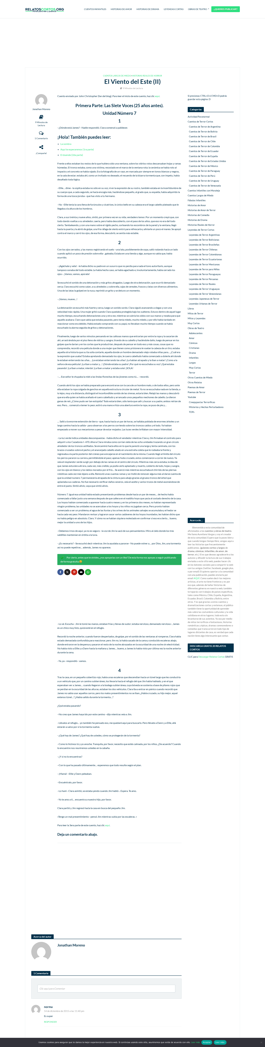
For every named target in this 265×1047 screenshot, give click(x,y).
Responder (50, 1021)
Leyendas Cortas (173, 9)
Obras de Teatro (197, 9)
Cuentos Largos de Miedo (117, 75)
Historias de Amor (121, 9)
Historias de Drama (147, 9)
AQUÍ (197, 578)
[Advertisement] (132, 42)
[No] (261, 1042)
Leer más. (220, 1042)
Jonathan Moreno (41, 109)
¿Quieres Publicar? (226, 9)
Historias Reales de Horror (147, 75)
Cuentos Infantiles (95, 9)
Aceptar (207, 1042)
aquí (157, 96)
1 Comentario (41, 138)
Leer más (195, 1042)
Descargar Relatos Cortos (211, 656)
